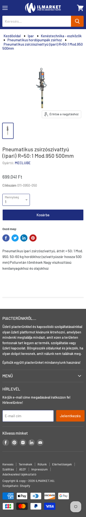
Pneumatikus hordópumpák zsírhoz (34, 40)
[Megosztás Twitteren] (15, 238)
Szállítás (8, 469)
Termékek (25, 464)
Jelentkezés (70, 415)
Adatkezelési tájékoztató (19, 474)
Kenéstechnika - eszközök (61, 36)
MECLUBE (23, 163)
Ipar (31, 36)
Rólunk (42, 464)
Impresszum (39, 469)
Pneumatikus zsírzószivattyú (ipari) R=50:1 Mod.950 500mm (42, 46)
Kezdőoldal (12, 36)
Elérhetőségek (62, 464)
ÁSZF (22, 469)
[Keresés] (77, 21)
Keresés (7, 464)
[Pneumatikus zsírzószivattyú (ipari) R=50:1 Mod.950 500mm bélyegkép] (8, 130)
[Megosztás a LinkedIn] (23, 238)
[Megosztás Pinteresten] (33, 238)
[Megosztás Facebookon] (6, 238)
